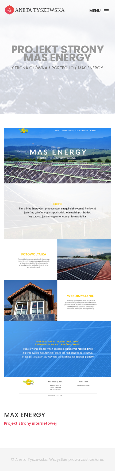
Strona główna (29, 68)
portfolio (63, 68)
